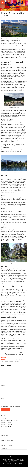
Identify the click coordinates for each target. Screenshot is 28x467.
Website (3, 398)
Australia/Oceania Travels (12, 357)
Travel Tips (4, 448)
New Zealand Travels (18, 359)
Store (14, 461)
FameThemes (14, 465)
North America (11, 459)
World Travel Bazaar (14, 3)
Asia (16, 456)
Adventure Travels (10, 359)
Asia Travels (4, 438)
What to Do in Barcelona (6, 424)
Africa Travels (5, 435)
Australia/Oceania (5, 458)
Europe (22, 458)
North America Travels (7, 445)
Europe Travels (5, 443)
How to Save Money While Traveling (9, 420)
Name (3, 385)
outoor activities (5, 361)
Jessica (2, 17)
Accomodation (5, 432)
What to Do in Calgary (6, 422)
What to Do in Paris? (5, 418)
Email (3, 392)
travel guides (17, 361)
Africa (7, 456)
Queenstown (11, 361)
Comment (4, 369)
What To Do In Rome (6, 426)
